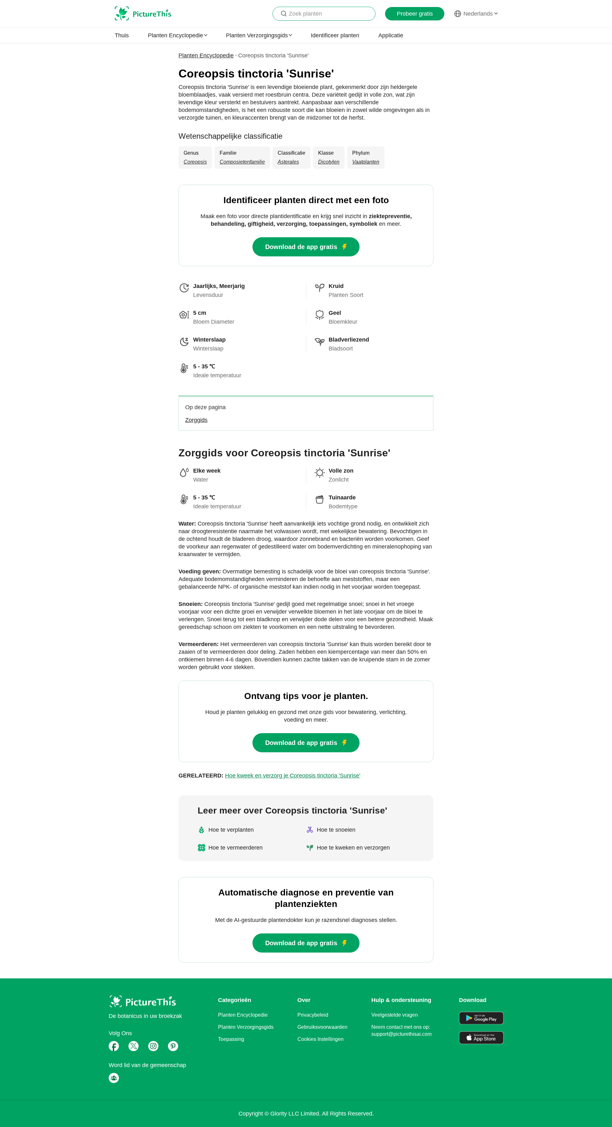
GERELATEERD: (269, 775)
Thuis (122, 35)
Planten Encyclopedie (206, 55)
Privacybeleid (312, 1015)
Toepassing (231, 1039)
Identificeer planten (335, 35)
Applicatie (390, 35)
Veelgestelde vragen (394, 1015)
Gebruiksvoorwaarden (322, 1027)
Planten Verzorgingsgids (245, 1027)
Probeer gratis (415, 14)
